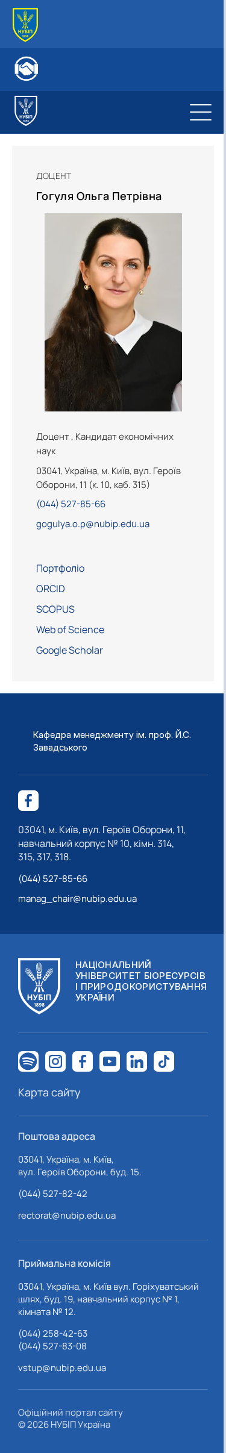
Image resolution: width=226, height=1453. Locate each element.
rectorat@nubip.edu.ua (67, 1215)
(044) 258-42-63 (52, 1333)
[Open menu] (200, 112)
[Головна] (25, 25)
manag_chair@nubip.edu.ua (77, 898)
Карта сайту (49, 1092)
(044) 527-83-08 (52, 1346)
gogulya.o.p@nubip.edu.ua (92, 523)
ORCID (50, 588)
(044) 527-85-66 (70, 504)
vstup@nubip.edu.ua (62, 1367)
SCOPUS (55, 609)
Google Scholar (69, 650)
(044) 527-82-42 (52, 1193)
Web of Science (70, 629)
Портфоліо (60, 568)
